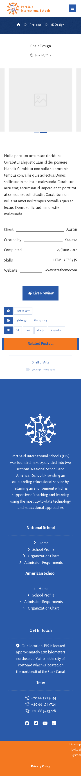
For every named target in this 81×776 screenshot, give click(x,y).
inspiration (56, 330)
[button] (72, 8)
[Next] (69, 101)
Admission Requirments (43, 563)
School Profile (43, 550)
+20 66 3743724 (43, 705)
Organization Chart (43, 556)
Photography (40, 320)
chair (28, 330)
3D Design (22, 320)
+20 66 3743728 (43, 711)
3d (17, 330)
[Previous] (12, 101)
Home (43, 543)
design (40, 330)
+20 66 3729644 (43, 698)
